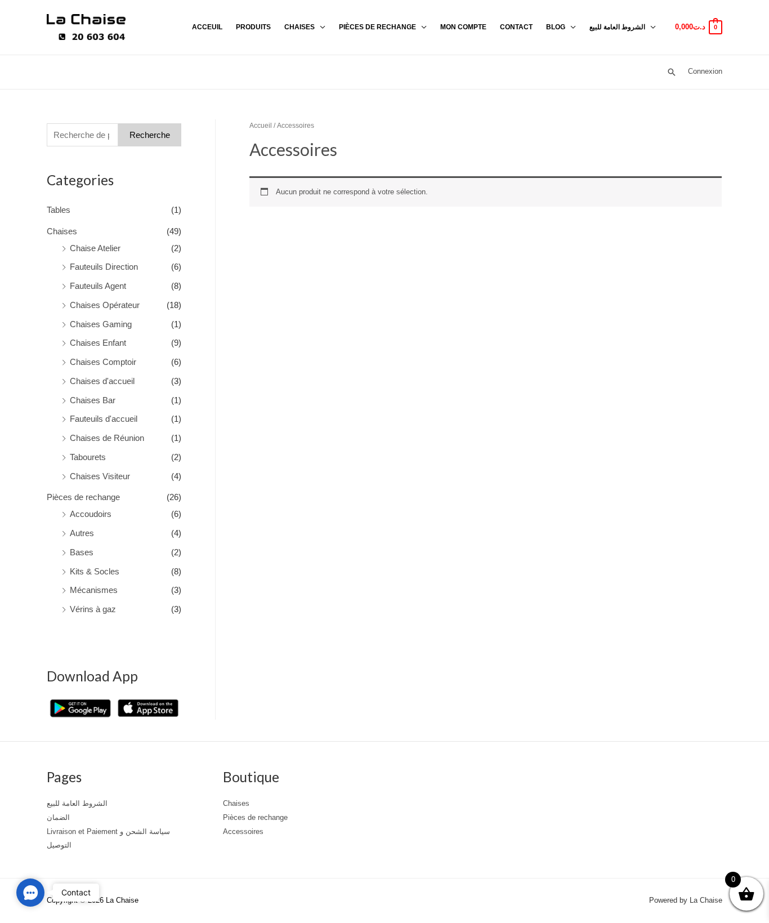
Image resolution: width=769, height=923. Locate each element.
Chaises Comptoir (103, 362)
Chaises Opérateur (105, 305)
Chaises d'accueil (102, 381)
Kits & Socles (94, 571)
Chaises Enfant (98, 342)
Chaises (299, 27)
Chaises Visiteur (100, 476)
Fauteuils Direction (104, 266)
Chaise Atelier (95, 248)
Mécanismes (94, 590)
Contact (516, 27)
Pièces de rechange (377, 27)
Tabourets (88, 457)
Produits (253, 27)
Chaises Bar (92, 400)
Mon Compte (463, 27)
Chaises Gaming (101, 324)
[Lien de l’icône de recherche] (672, 72)
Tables (58, 210)
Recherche (149, 135)
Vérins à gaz (93, 609)
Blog (555, 27)
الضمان (58, 817)
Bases (81, 552)
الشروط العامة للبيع (617, 27)
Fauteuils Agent (98, 286)
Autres (82, 533)
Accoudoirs (90, 514)
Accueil (260, 126)
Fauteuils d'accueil (103, 418)
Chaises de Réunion (107, 438)
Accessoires (243, 831)
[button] (30, 893)
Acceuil (207, 27)
